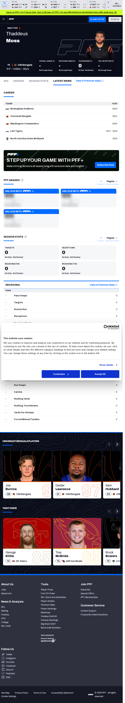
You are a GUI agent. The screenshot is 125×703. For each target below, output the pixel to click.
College (5, 622)
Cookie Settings (8, 696)
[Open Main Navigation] (3, 19)
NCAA (5, 6)
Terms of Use (39, 693)
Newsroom (6, 593)
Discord (9, 670)
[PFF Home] (11, 19)
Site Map (5, 693)
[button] (105, 165)
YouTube (10, 662)
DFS (3, 618)
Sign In (115, 19)
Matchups (45, 612)
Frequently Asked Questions (94, 615)
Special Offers (87, 593)
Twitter (9, 654)
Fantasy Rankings (49, 620)
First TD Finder (48, 593)
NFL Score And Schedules (53, 597)
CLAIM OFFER (97, 19)
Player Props (47, 590)
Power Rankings (48, 609)
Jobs (3, 590)
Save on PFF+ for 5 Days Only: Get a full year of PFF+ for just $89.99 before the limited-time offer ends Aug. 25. (61, 12)
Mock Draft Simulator (51, 628)
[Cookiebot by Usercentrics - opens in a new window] (106, 327)
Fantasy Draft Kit (49, 616)
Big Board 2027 (48, 624)
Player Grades (48, 601)
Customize (59, 374)
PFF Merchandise (89, 597)
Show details (106, 365)
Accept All (100, 374)
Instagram (11, 658)
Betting (4, 611)
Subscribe (85, 590)
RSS (8, 677)
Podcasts (10, 673)
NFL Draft (6, 626)
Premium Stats (48, 605)
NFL (4, 3)
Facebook (11, 666)
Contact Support (88, 611)
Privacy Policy (21, 693)
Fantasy (5, 615)
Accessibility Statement (62, 693)
